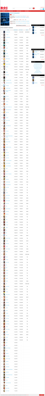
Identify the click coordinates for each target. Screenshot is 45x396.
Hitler (6, 232)
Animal (35, 30)
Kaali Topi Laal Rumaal (8, 160)
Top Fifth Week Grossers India (37, 68)
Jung (6, 283)
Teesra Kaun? (7, 318)
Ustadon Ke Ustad (8, 238)
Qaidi (6, 128)
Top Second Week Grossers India (38, 67)
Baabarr (7, 72)
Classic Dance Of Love (8, 109)
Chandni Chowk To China (9, 82)
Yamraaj (7, 222)
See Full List (28, 16)
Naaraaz (7, 326)
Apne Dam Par (7, 286)
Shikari (6, 385)
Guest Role (13, 14)
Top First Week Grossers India (37, 63)
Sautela (7, 176)
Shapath (7, 251)
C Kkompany (7, 85)
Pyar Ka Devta (7, 390)
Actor (10, 14)
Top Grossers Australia (38, 71)
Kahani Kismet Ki (8, 200)
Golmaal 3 (28, 17)
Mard (6, 230)
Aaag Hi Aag (7, 203)
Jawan (35, 27)
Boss (21, 16)
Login (41, 7)
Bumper (17, 19)
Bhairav (7, 149)
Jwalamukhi (7, 155)
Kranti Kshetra (7, 323)
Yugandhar (7, 361)
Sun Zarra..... (7, 101)
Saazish (7, 246)
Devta (6, 216)
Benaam (7, 192)
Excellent (20, 19)
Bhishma (7, 278)
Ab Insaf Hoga (7, 315)
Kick (15, 16)
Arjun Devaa (7, 133)
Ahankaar (7, 299)
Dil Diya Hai (7, 96)
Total (25, 19)
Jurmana (7, 291)
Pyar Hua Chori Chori (8, 382)
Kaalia (6, 267)
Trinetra (7, 380)
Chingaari (7, 104)
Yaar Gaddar (7, 321)
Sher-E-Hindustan (8, 248)
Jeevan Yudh (7, 262)
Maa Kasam (7, 179)
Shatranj (7, 337)
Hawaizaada (7, 42)
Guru (6, 93)
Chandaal (7, 240)
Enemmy (7, 53)
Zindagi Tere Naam (8, 64)
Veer (6, 69)
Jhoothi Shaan (7, 366)
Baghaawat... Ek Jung (8, 147)
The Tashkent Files (8, 37)
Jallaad (7, 297)
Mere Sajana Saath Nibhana (9, 369)
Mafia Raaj (7, 214)
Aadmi (6, 345)
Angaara (7, 275)
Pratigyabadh (7, 377)
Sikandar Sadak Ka (8, 208)
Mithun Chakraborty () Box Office (21, 25)
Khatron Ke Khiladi (8, 141)
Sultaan (7, 168)
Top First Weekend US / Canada (38, 72)
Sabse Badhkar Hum (8, 125)
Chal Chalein (7, 74)
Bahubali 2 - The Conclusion (36, 51)
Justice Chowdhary (8, 163)
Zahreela (7, 144)
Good (23, 19)
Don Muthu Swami (8, 88)
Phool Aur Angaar (8, 358)
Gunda (6, 219)
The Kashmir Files (18, 17)
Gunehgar (7, 313)
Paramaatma (7, 334)
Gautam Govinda (8, 120)
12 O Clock (7, 34)
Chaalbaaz (7, 117)
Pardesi (7, 350)
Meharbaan (7, 353)
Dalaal (6, 342)
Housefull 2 (18, 16)
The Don (7, 307)
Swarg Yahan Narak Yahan (9, 374)
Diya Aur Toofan (8, 294)
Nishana (7, 310)
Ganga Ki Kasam (8, 195)
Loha (6, 254)
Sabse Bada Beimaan (8, 165)
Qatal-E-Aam (7, 112)
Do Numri (7, 224)
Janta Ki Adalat (8, 329)
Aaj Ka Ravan (7, 157)
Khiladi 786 (24, 16)
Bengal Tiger (7, 139)
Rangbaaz (7, 270)
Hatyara (7, 227)
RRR (35, 80)
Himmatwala (7, 211)
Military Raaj (7, 243)
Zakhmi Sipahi (7, 305)
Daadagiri (7, 259)
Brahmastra (36, 82)
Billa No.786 (7, 152)
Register (43, 7)
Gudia (6, 235)
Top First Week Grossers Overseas (38, 64)
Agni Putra (7, 171)
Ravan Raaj (7, 302)
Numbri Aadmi (7, 388)
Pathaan (36, 32)
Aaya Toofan (7, 187)
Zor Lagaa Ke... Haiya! (8, 80)
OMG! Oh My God (8, 58)
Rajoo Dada (7, 372)
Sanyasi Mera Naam (8, 184)
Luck (6, 77)
